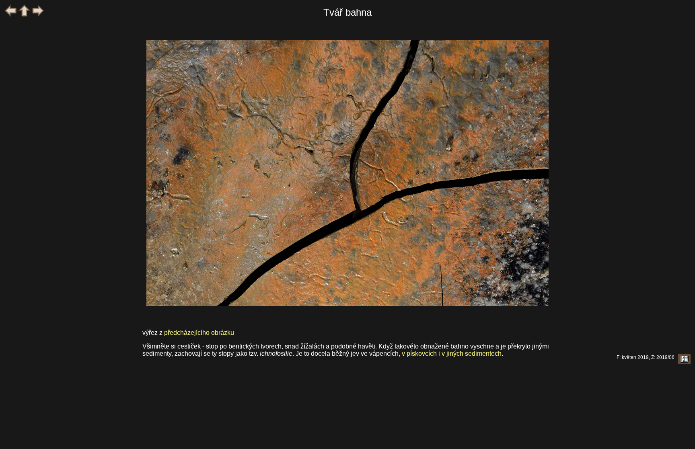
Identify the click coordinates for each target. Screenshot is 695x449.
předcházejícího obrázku (199, 332)
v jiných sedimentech (472, 353)
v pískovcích (419, 353)
